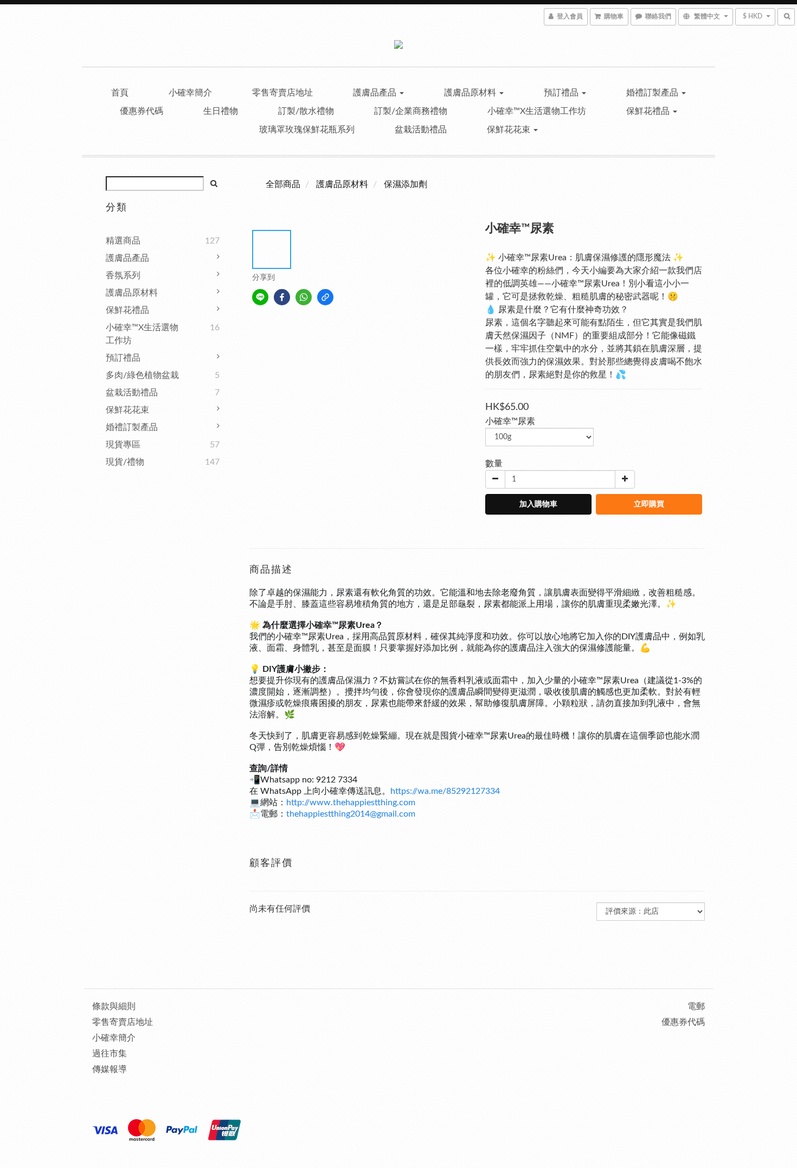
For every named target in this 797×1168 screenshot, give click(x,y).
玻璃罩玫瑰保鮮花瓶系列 (307, 129)
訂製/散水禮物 (306, 111)
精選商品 (123, 240)
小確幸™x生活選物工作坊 (536, 111)
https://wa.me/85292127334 (445, 791)
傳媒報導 (109, 1069)
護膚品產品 (375, 92)
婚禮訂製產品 (653, 92)
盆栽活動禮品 (421, 129)
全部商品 (283, 184)
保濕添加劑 (405, 184)
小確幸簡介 (190, 92)
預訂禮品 (562, 92)
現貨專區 (123, 444)
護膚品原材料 (471, 92)
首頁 (119, 92)
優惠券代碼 (141, 111)
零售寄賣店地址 (282, 92)
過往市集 (109, 1053)
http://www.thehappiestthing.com (350, 802)
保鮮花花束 (509, 129)
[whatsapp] (303, 297)
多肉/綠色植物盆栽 (142, 375)
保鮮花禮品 (649, 111)
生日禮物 (220, 111)
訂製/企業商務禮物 (410, 111)
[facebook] (282, 297)
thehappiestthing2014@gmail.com (350, 814)
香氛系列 (123, 275)
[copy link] (325, 297)
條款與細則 (114, 1006)
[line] (260, 297)
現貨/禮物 (125, 462)
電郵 (696, 1006)
